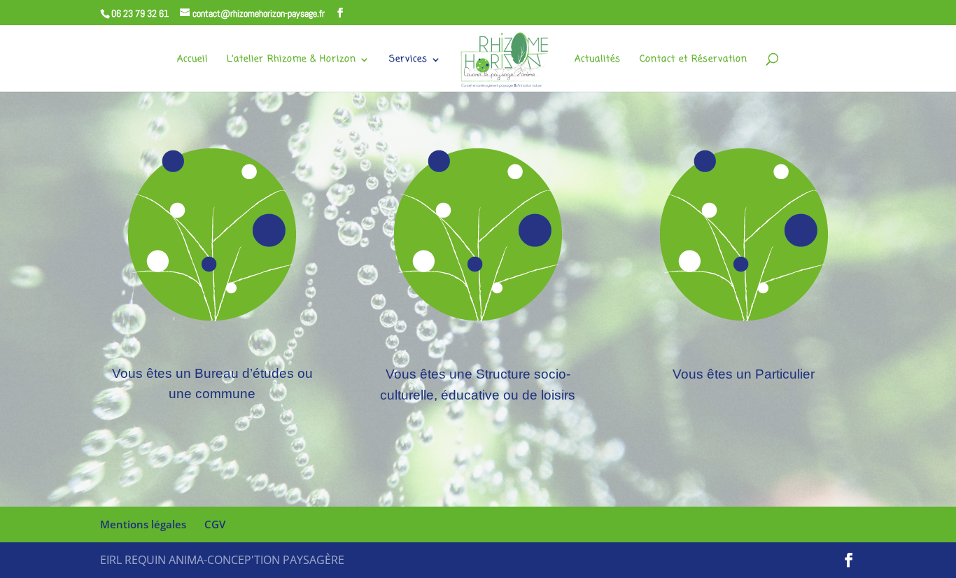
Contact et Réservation (693, 60)
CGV (214, 524)
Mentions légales (143, 524)
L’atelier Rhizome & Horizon (291, 60)
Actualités (598, 60)
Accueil (192, 60)
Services (408, 60)
